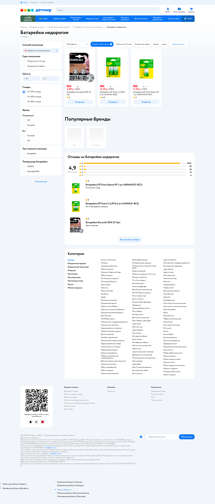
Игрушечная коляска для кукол (175, 347)
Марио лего (136, 349)
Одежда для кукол (170, 344)
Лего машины (137, 373)
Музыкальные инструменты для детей (144, 267)
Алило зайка (105, 285)
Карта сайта (68, 409)
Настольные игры (170, 278)
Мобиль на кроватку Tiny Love (144, 274)
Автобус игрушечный (109, 337)
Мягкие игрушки (169, 356)
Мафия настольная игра (172, 319)
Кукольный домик (170, 337)
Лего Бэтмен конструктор (142, 290)
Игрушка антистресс (109, 364)
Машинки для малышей (109, 373)
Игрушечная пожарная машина (112, 341)
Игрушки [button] (72, 270)
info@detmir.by (50, 448)
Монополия (167, 322)
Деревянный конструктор (142, 355)
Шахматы (166, 297)
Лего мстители (137, 299)
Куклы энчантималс (108, 260)
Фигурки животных (139, 277)
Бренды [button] (71, 260)
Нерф (103, 297)
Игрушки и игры (37, 27)
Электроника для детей (59, 27)
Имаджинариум (169, 285)
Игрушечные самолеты (109, 325)
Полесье (104, 263)
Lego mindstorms (169, 260)
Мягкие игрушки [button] (75, 288)
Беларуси (35, 438)
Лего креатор (137, 361)
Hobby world (168, 288)
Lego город (136, 324)
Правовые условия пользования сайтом (59, 435)
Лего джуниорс (169, 275)
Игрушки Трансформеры (141, 302)
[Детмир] (36, 10)
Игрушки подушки (170, 368)
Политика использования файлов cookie (79, 403)
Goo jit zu (104, 288)
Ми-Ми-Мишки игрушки (141, 293)
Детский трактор (107, 334)
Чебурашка (136, 305)
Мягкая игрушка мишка (172, 359)
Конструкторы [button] (74, 277)
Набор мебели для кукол (172, 353)
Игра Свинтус (168, 316)
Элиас (165, 313)
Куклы (165, 331)
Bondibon (104, 294)
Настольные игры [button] (75, 281)
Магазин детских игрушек (111, 347)
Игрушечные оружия (109, 300)
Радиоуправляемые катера (111, 344)
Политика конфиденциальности (76, 400)
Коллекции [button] (73, 274)
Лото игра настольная (171, 325)
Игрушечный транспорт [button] (78, 267)
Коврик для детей (138, 271)
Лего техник (137, 333)
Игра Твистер (168, 294)
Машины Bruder (107, 291)
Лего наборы (137, 311)
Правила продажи (71, 397)
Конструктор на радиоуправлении (176, 263)
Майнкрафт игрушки (140, 260)
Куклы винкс (168, 350)
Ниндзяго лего (137, 314)
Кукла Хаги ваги (138, 283)
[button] (188, 18)
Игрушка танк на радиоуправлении (114, 322)
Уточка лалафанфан (139, 287)
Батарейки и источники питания (88, 27)
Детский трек (106, 316)
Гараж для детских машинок (111, 328)
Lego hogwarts (137, 330)
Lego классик (168, 269)
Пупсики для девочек (171, 341)
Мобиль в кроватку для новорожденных (109, 357)
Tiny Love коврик (139, 280)
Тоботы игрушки (107, 269)
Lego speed (136, 364)
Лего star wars (137, 327)
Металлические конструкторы (144, 358)
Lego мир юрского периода (142, 352)
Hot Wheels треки (108, 319)
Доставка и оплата (71, 391)
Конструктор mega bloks (172, 266)
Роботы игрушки (107, 370)
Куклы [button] (70, 284)
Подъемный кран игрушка (111, 331)
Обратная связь (70, 406)
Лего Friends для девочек (141, 367)
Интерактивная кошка (171, 372)
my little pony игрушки (109, 278)
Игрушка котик (169, 362)
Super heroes (137, 339)
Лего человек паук (139, 296)
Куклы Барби (168, 334)
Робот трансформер (108, 367)
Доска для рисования (171, 291)
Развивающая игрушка (109, 350)
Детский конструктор (140, 318)
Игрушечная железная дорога (112, 313)
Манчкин (166, 282)
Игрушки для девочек (109, 353)
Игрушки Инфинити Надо (111, 272)
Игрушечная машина (108, 303)
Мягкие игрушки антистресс (174, 365)
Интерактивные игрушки (141, 263)
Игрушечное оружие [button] (77, 263)
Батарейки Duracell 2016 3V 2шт (103, 222)
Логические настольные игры (174, 303)
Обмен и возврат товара (73, 394)
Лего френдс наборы (140, 342)
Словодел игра (169, 300)
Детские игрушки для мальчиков (113, 361)
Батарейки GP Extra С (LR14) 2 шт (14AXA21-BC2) (112, 203)
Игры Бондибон (169, 309)
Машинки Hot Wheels (109, 306)
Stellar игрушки (107, 275)
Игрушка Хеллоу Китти (141, 308)
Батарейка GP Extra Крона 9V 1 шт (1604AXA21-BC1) (114, 184)
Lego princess (168, 272)
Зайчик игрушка (169, 375)
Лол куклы (167, 328)
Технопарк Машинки (109, 282)
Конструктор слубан (140, 370)
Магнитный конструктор (141, 346)
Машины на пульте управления (112, 309)
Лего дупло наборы (139, 336)
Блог (153, 397)
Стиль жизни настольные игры (174, 306)
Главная (23, 27)
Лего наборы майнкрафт (141, 321)
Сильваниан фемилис (109, 266)
